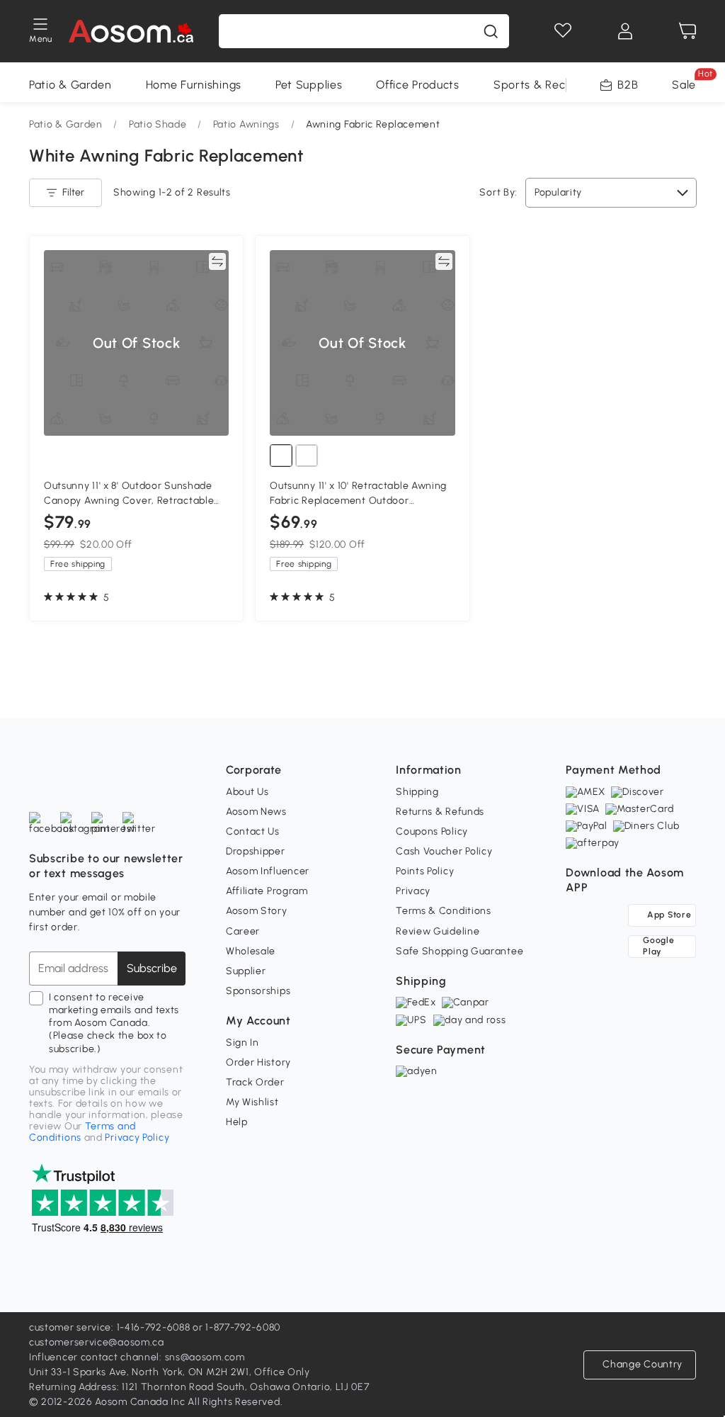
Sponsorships (258, 991)
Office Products (417, 84)
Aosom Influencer (267, 871)
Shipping (417, 792)
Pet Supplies (308, 84)
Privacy (413, 891)
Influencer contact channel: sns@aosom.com (137, 1357)
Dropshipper (255, 851)
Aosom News (256, 812)
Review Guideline (437, 931)
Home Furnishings (193, 84)
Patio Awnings (246, 124)
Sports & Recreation (548, 84)
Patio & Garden (70, 84)
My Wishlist (252, 1102)
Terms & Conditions (443, 911)
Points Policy (425, 871)
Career (243, 931)
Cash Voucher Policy (444, 851)
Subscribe (152, 968)
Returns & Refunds (440, 812)
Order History (258, 1062)
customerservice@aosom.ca (96, 1342)
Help (237, 1122)
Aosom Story (256, 911)
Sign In (242, 1043)
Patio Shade (158, 124)
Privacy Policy (137, 1137)
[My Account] (625, 31)
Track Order (255, 1082)
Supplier (246, 971)
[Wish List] (562, 31)
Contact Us (253, 831)
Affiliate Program (267, 891)
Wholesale (250, 951)
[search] (490, 31)
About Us (247, 792)
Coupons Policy (432, 831)
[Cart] (687, 31)
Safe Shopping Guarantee (459, 951)
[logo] (131, 31)
